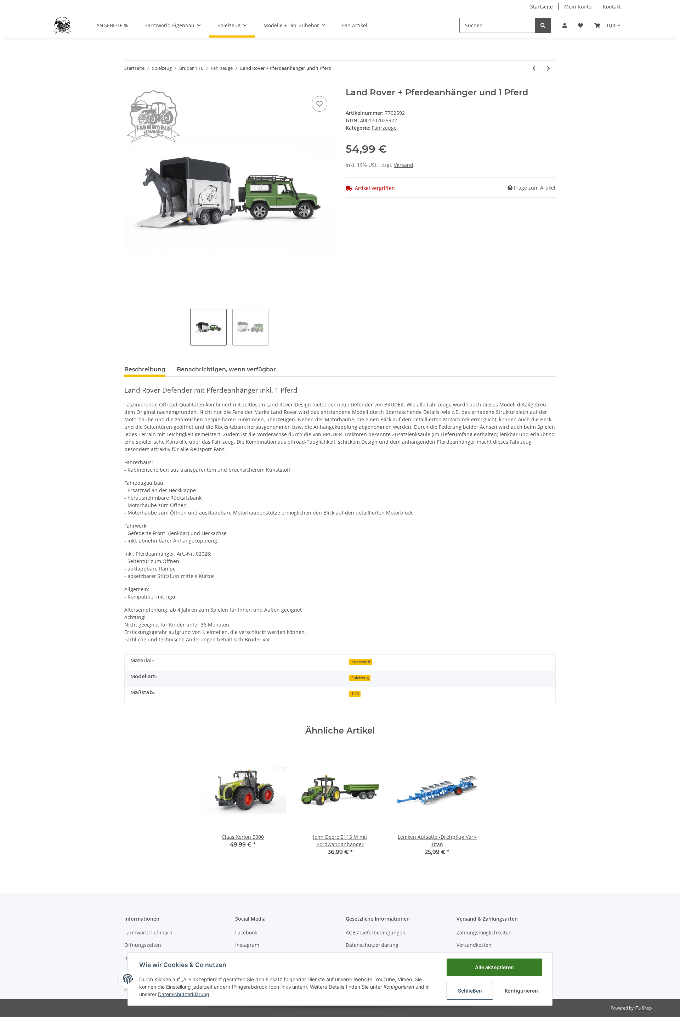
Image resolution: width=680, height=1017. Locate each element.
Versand (403, 165)
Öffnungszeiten (142, 945)
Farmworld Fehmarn (148, 932)
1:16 (355, 693)
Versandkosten (474, 945)
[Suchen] (543, 25)
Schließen (470, 991)
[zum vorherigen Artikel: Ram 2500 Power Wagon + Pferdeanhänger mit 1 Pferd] (534, 68)
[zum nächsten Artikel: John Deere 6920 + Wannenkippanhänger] (548, 68)
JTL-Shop (643, 1008)
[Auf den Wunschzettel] (319, 104)
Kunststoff (360, 661)
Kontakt (612, 6)
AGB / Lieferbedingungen (376, 932)
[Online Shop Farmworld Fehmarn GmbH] (62, 25)
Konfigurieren (521, 991)
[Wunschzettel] (580, 25)
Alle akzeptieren (494, 967)
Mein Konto (577, 6)
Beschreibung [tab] (144, 369)
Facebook (246, 932)
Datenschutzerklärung (372, 945)
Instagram (247, 945)
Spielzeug (360, 677)
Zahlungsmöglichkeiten (484, 932)
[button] (564, 25)
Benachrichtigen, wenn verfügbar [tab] (226, 369)
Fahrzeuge (384, 127)
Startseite (541, 6)
